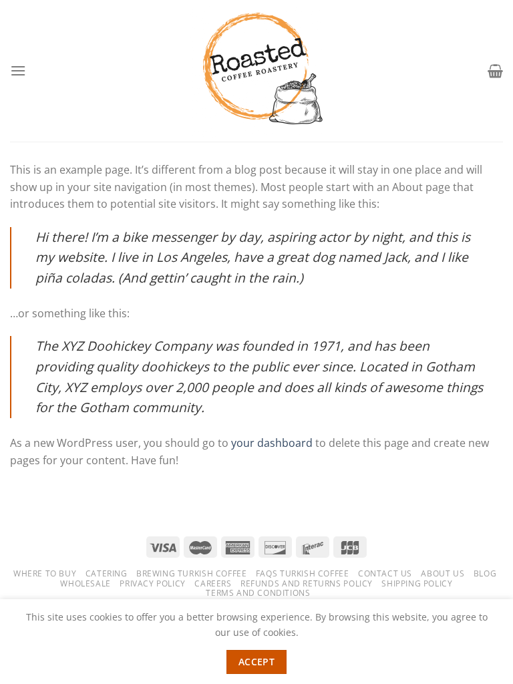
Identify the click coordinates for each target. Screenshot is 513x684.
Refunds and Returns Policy (306, 583)
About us (442, 573)
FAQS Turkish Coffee (302, 573)
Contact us (385, 573)
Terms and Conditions (258, 592)
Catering (107, 573)
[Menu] (18, 70)
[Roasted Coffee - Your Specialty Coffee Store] (257, 71)
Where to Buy (44, 573)
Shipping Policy (416, 583)
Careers (212, 583)
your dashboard (272, 443)
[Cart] (495, 71)
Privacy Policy (153, 583)
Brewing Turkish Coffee (191, 573)
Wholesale (85, 583)
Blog (485, 573)
